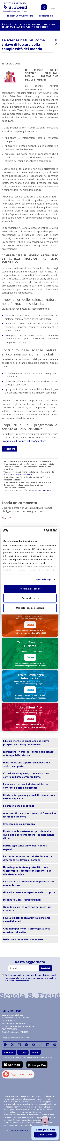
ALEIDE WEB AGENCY (19, 1130)
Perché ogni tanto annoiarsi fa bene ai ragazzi (25, 847)
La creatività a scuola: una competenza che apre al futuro (28, 883)
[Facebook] (5, 1044)
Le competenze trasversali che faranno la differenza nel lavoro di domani (27, 858)
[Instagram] (19, 1044)
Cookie (35, 1052)
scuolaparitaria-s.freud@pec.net (20, 1026)
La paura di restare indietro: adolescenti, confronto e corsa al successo (27, 786)
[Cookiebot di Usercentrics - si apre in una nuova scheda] (44, 531)
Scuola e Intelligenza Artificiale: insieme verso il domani (26, 919)
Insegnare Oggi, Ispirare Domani (22, 899)
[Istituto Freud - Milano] (15, 7)
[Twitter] (12, 1044)
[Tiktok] (40, 1044)
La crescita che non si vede (18, 805)
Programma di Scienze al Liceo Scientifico (24, 441)
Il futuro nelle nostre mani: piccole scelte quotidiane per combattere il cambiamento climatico (28, 835)
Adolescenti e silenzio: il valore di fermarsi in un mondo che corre (29, 815)
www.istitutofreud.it (24, 474)
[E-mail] (54, 1044)
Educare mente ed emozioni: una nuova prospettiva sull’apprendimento (26, 742)
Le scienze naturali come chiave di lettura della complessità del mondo (29, 25)
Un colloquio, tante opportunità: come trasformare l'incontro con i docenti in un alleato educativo (27, 871)
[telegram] (26, 1044)
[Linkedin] (47, 1044)
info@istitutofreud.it (43, 490)
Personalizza (28, 598)
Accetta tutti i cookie (30, 588)
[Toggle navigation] (53, 7)
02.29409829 (8, 474)
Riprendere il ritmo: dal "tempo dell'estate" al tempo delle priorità (28, 753)
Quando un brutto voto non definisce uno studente (27, 908)
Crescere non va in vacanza (19, 824)
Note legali (9, 1052)
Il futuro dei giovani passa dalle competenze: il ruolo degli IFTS (29, 796)
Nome (6, 518)
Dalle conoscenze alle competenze (23, 939)
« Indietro (9, 448)
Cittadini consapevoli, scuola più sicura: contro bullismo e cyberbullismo (26, 775)
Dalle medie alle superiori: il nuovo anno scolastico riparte (26, 764)
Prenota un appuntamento (20, 16)
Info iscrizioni (46, 16)
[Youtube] (33, 1044)
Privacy (23, 1052)
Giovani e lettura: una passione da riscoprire (29, 892)
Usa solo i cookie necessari (30, 607)
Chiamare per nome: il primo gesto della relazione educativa (27, 930)
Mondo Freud (12, 24)
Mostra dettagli (43, 579)
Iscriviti (45, 968)
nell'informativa (21, 980)
